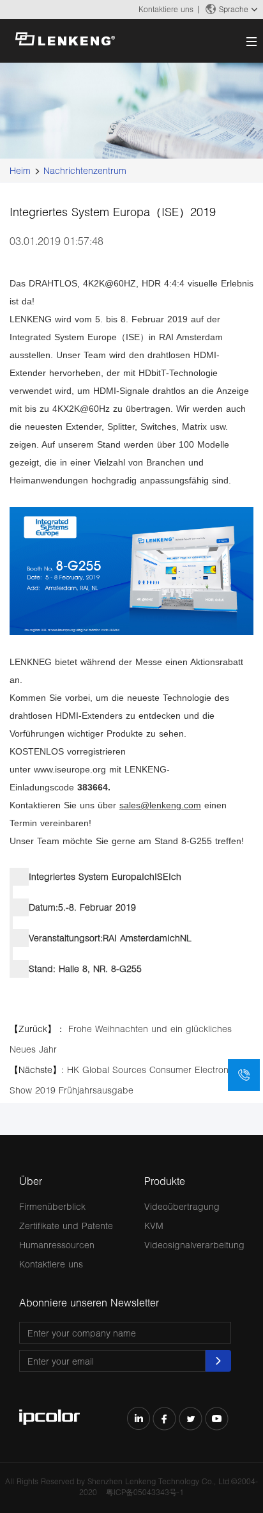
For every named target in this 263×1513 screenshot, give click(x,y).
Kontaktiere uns (166, 9)
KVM (153, 1225)
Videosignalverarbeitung (194, 1244)
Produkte (164, 1181)
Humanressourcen (56, 1244)
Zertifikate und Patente (66, 1225)
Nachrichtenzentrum (84, 170)
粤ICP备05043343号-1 (145, 1492)
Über (30, 1181)
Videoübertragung (182, 1206)
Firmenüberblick (52, 1206)
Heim (20, 170)
